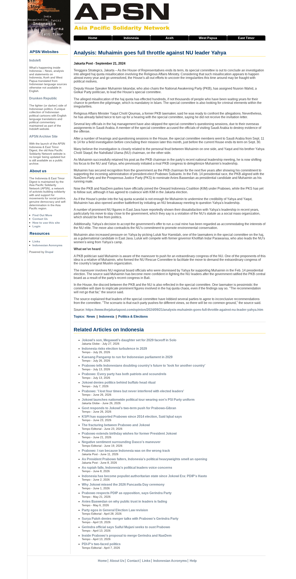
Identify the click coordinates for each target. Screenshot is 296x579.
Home (92, 38)
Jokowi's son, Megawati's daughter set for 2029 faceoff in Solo (129, 340)
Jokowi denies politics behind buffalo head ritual (118, 382)
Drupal (49, 252)
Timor (246, 38)
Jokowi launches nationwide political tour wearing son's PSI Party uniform (138, 399)
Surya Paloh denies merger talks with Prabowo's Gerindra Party (130, 518)
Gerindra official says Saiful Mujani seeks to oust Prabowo (126, 527)
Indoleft (35, 60)
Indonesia (131, 38)
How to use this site (46, 222)
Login (36, 226)
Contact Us (40, 218)
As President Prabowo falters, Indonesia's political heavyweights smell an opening (144, 459)
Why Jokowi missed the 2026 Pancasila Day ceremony (123, 484)
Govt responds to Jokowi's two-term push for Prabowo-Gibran (129, 408)
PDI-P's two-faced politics (101, 544)
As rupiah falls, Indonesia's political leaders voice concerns (127, 467)
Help (193, 560)
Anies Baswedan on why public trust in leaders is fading (124, 501)
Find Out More (42, 215)
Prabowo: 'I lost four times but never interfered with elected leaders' (133, 391)
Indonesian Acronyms (47, 245)
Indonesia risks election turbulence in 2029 (114, 348)
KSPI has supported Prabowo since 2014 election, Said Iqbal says (132, 416)
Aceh (170, 38)
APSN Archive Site (43, 136)
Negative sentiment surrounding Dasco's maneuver (121, 442)
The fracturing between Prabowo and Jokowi (116, 425)
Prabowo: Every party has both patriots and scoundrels (124, 374)
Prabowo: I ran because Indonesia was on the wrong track (126, 450)
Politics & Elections (133, 316)
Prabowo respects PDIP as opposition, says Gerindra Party (127, 493)
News (91, 316)
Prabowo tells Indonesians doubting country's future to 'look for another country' (143, 365)
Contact (133, 560)
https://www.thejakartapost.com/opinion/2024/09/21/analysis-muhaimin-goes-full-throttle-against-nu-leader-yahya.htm (174, 309)
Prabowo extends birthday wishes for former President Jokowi (129, 433)
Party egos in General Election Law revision (115, 510)
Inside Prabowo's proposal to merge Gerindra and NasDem (127, 535)
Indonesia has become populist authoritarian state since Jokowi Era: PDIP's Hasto (144, 476)
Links (36, 241)
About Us (117, 560)
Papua (208, 38)
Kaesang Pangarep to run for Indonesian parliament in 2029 (127, 357)
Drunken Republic (43, 98)
